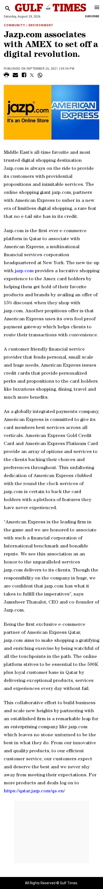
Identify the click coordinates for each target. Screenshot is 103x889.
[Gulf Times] (50, 12)
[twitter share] (32, 75)
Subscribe (92, 16)
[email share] (15, 75)
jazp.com (24, 271)
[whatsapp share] (41, 75)
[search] (8, 9)
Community (14, 25)
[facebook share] (24, 75)
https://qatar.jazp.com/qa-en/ (34, 791)
